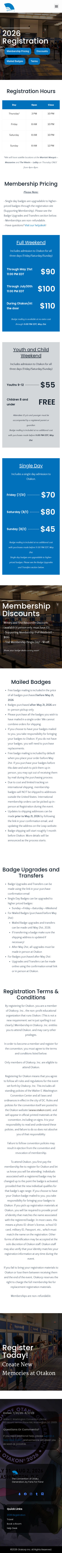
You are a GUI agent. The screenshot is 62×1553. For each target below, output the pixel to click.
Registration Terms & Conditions (31, 994)
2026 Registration (16, 1515)
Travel (10, 1519)
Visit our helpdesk (35, 225)
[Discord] (42, 1494)
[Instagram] (31, 1494)
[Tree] (19, 1494)
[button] (56, 6)
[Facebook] (25, 1494)
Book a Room (14, 1523)
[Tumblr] (36, 1494)
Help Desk (12, 1528)
